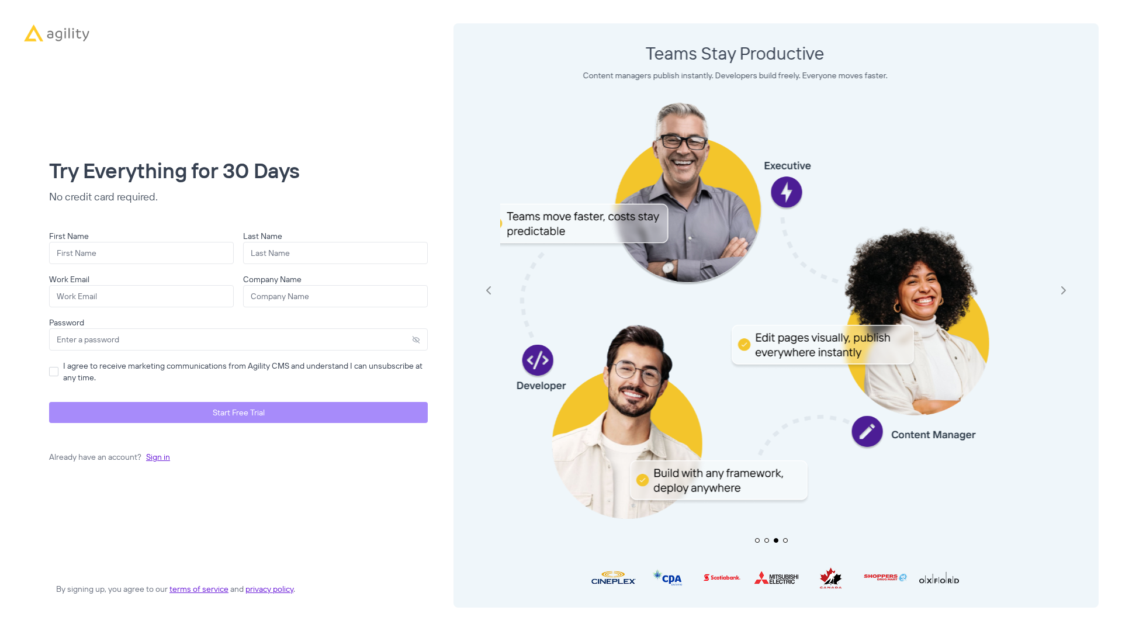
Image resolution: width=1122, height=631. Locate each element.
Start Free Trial (239, 412)
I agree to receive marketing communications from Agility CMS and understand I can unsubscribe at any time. (243, 371)
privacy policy (269, 589)
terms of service (198, 589)
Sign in (158, 457)
